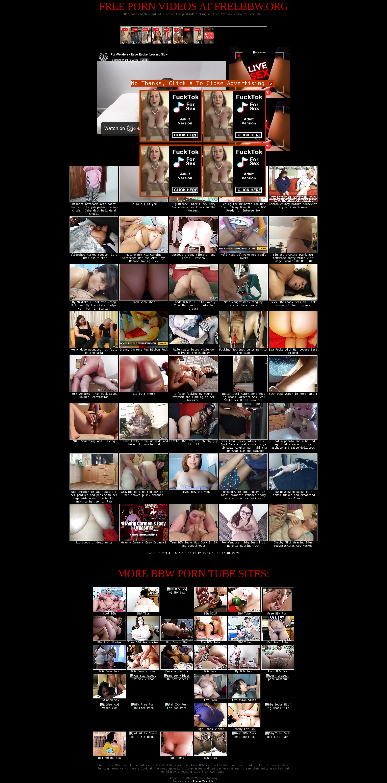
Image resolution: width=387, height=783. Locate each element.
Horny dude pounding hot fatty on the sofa (94, 351)
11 (194, 553)
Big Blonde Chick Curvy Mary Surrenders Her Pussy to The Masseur (193, 207)
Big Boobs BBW (176, 642)
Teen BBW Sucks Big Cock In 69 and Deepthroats (193, 544)
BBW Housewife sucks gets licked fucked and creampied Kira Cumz (293, 495)
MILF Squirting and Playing (94, 441)
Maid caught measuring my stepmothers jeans (243, 303)
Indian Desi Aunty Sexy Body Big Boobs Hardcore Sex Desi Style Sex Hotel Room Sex (243, 397)
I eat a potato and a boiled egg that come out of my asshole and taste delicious (293, 444)
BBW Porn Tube (109, 671)
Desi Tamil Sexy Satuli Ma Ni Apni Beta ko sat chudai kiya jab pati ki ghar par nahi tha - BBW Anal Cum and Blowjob (243, 446)
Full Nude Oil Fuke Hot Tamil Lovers (243, 256)
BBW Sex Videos (176, 679)
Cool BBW (109, 613)
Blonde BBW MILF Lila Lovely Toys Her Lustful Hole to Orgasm (193, 305)
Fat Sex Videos (143, 679)
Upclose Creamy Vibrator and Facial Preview (193, 256)
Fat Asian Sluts (244, 700)
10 (189, 553)
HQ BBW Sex (177, 592)
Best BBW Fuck (244, 736)
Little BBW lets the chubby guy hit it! (193, 443)
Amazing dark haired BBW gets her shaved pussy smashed (143, 493)
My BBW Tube (244, 671)
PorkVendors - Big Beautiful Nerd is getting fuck (243, 544)
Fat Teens (177, 757)
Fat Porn (210, 700)
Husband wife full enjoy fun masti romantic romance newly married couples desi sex (243, 495)
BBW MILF (210, 613)
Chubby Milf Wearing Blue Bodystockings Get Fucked (293, 544)
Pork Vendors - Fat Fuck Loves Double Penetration (94, 395)
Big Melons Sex (109, 757)
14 (208, 553)
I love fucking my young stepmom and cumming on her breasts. (193, 397)
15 (213, 553)
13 (204, 553)
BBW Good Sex (109, 700)
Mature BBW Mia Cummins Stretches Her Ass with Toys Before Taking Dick (143, 258)
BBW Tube (244, 613)
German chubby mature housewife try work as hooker (293, 205)
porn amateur (277, 679)
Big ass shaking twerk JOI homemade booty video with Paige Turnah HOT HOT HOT (293, 258)
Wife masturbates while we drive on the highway (193, 351)
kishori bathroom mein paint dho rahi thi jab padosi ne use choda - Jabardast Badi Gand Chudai (94, 208)
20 (237, 553)
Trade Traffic (203, 781)
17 (223, 553)
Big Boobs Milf (277, 708)
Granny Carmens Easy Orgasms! (143, 542)
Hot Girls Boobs (143, 736)
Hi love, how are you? (193, 491)
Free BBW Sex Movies (143, 642)
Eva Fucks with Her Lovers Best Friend (293, 351)
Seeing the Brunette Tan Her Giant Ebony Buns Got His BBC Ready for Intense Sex (243, 207)
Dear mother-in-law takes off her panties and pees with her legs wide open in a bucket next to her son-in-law (94, 496)
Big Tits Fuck (277, 736)
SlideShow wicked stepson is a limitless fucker (94, 256)
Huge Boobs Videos (210, 729)
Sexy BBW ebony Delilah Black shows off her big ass (293, 303)
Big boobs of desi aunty (93, 542)
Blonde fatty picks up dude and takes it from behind (144, 443)
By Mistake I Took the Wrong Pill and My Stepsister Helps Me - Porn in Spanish (94, 305)
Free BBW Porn (277, 613)
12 (199, 553)
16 (218, 553)
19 (233, 553)
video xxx (109, 708)
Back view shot (143, 302)
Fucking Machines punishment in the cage (243, 351)
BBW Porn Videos (143, 671)
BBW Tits (143, 613)
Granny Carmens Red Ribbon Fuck (144, 349)
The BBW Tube (210, 642)
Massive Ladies (176, 671)
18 (228, 553)
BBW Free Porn (143, 708)
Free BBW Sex (277, 671)
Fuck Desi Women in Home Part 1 (293, 393)
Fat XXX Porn (176, 708)
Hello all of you (144, 204)
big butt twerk (143, 393)
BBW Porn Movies (109, 642)
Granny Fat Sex (244, 729)
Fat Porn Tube (277, 642)
